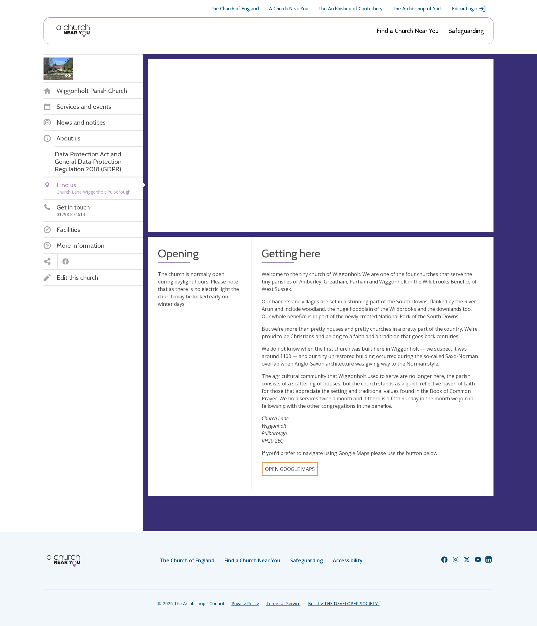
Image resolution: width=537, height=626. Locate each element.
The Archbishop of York (417, 9)
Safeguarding (466, 31)
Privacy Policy (245, 603)
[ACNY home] (73, 31)
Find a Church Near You (407, 31)
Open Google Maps (290, 469)
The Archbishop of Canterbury (350, 9)
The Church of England (234, 9)
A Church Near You (288, 9)
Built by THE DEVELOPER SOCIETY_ (343, 603)
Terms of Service (283, 603)
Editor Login (464, 9)
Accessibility (348, 560)
